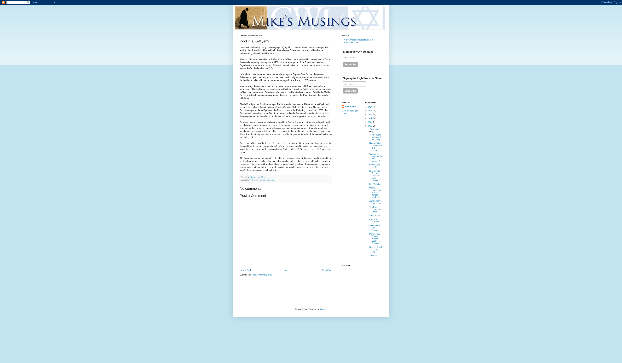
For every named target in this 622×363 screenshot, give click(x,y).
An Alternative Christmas (375, 202)
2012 (370, 114)
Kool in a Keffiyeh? (374, 220)
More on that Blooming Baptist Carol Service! (374, 239)
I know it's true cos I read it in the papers (375, 146)
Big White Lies (375, 184)
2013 (370, 111)
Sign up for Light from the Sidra (362, 78)
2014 (370, 107)
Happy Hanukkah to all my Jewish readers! (375, 192)
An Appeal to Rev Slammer (374, 227)
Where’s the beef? (374, 166)
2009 (370, 126)
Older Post (326, 270)
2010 (370, 122)
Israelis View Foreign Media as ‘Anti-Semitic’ (374, 176)
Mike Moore (350, 106)
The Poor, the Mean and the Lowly (375, 137)
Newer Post (246, 270)
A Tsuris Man (374, 215)
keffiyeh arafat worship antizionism (260, 180)
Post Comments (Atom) (262, 275)
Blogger (322, 309)
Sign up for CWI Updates (358, 51)
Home (286, 270)
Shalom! (373, 255)
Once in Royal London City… (375, 249)
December (374, 129)
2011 (370, 118)
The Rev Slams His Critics (375, 209)
